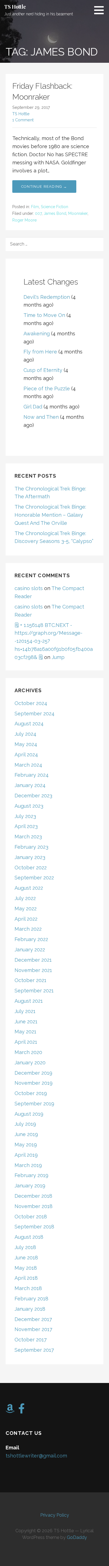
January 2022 (30, 949)
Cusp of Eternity (42, 370)
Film (35, 207)
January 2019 (30, 1186)
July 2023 (25, 816)
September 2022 (34, 878)
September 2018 (34, 1227)
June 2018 (26, 1258)
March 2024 (28, 765)
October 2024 (31, 703)
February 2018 (31, 1299)
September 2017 (34, 1350)
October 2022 (31, 867)
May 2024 (26, 744)
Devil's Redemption (46, 297)
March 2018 (28, 1288)
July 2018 (25, 1247)
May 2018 (26, 1268)
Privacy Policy (54, 1515)
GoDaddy (77, 1537)
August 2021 (29, 1001)
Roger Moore (24, 220)
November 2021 (33, 970)
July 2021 (25, 1011)
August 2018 (29, 1237)
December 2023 (33, 795)
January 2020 (30, 1062)
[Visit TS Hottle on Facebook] (21, 1410)
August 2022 (29, 888)
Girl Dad (32, 407)
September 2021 (34, 991)
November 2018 (34, 1206)
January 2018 (30, 1309)
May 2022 (26, 908)
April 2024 (26, 754)
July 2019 (25, 1124)
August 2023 (29, 806)
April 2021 (26, 1042)
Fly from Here (40, 352)
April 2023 (26, 826)
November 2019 (34, 1083)
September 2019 (34, 1103)
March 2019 (28, 1165)
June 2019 (26, 1134)
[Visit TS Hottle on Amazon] (10, 1410)
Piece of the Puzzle (46, 388)
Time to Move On (44, 315)
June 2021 (26, 1021)
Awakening (36, 333)
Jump (58, 657)
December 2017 (33, 1319)
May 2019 (26, 1145)
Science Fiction (54, 207)
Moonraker (77, 213)
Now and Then (41, 417)
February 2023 (31, 847)
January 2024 (30, 785)
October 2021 (30, 980)
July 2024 (25, 734)
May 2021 (25, 1032)
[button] (101, 10)
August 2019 (29, 1114)
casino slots (29, 588)
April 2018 (26, 1278)
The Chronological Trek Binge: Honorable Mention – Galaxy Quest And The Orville (50, 515)
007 (38, 213)
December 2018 (33, 1196)
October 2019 (31, 1093)
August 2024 (29, 724)
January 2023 (30, 857)
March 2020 (28, 1052)
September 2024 (34, 713)
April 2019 (26, 1155)
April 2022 (26, 919)
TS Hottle (15, 6)
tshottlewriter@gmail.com (36, 1456)
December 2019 (33, 1073)
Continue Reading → (44, 186)
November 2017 (33, 1329)
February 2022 (31, 939)
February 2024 (32, 775)
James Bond (55, 213)
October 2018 (31, 1216)
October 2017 (31, 1340)
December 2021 (33, 960)
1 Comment (23, 119)
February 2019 (31, 1175)
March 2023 (28, 836)
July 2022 (25, 898)
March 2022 (28, 929)
